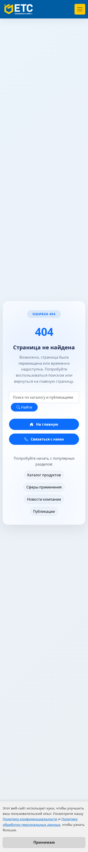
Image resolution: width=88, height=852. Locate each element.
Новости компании (44, 499)
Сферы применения (44, 487)
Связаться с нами (47, 439)
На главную (46, 424)
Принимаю (44, 842)
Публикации (44, 511)
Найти (26, 407)
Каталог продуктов (44, 474)
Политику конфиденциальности (30, 819)
